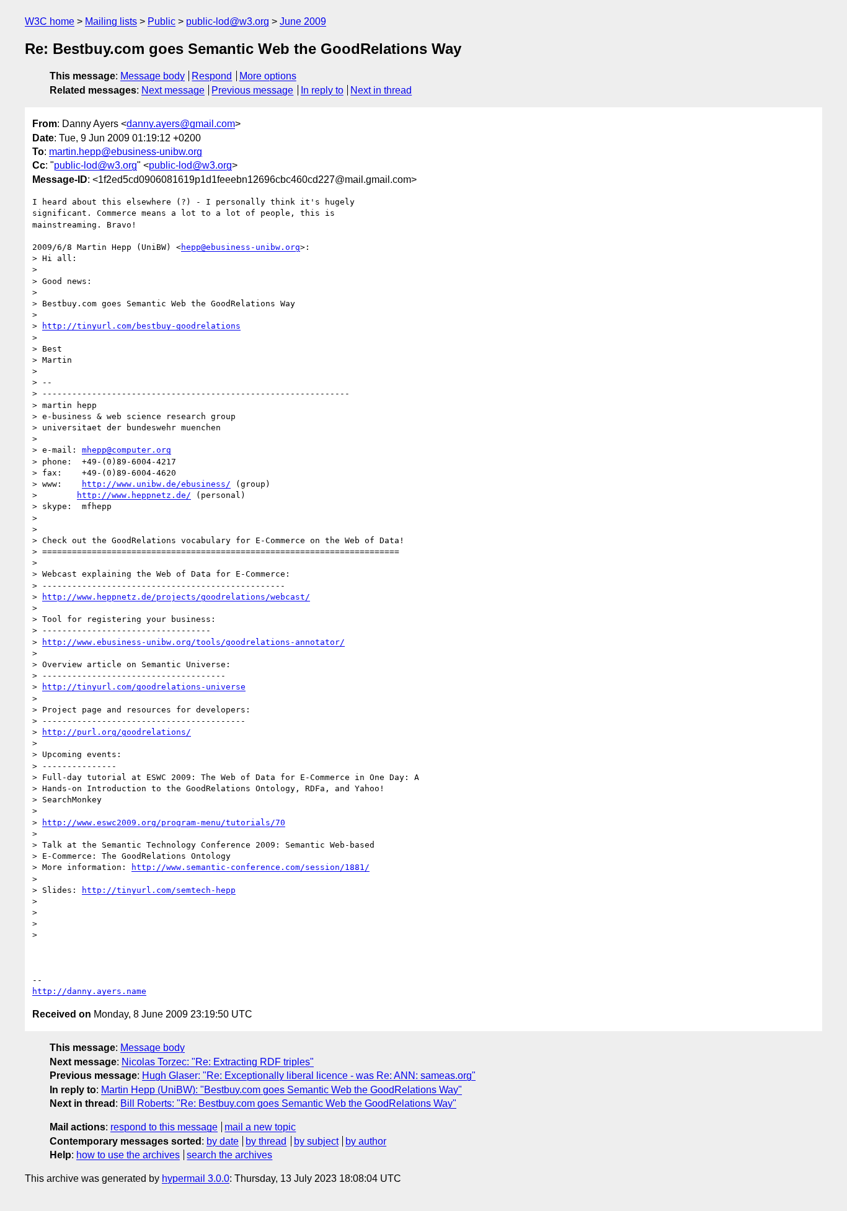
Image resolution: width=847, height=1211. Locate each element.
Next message (173, 90)
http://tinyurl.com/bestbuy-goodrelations (141, 325)
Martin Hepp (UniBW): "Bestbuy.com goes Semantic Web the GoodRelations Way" (281, 1090)
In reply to (322, 90)
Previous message (252, 90)
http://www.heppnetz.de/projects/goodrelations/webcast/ (176, 596)
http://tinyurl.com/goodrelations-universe (144, 686)
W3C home (49, 21)
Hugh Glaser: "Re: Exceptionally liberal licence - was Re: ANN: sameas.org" (309, 1075)
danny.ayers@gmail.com (180, 123)
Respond (212, 76)
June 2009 (303, 21)
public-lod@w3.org (227, 21)
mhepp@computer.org (126, 450)
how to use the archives (128, 1155)
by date (222, 1141)
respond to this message (164, 1127)
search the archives (229, 1155)
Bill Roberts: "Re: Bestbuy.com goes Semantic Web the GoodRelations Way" (288, 1103)
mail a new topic (260, 1127)
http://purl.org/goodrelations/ (116, 732)
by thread (266, 1141)
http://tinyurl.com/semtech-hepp (159, 890)
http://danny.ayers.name (89, 991)
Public (161, 21)
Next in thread (381, 90)
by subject (316, 1141)
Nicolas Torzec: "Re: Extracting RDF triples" (218, 1062)
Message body (152, 76)
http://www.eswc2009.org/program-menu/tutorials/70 (163, 822)
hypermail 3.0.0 (195, 1178)
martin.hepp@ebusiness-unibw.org (125, 151)
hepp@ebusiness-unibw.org (240, 247)
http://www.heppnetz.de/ (134, 495)
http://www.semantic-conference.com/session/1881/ (250, 867)
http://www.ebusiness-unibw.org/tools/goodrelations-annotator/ (193, 642)
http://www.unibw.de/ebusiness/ (156, 484)
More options (267, 76)
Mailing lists (111, 21)
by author (365, 1141)
